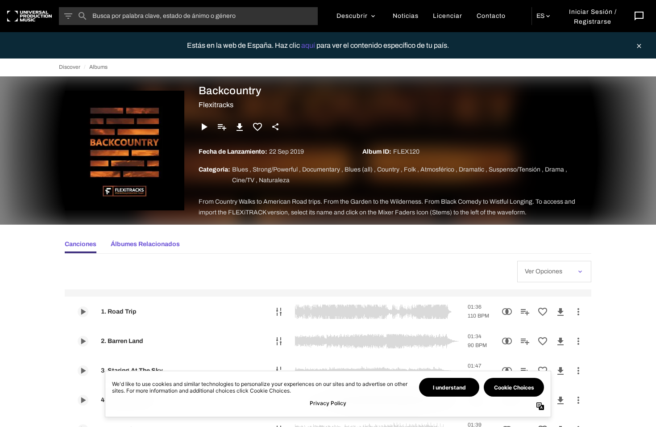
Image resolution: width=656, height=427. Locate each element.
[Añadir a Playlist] (221, 126)
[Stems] (279, 311)
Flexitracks (216, 105)
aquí (308, 45)
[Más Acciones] (578, 311)
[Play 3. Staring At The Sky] (83, 370)
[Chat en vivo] (639, 16)
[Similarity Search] (507, 311)
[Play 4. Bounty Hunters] (83, 400)
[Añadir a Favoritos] (257, 126)
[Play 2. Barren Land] (83, 341)
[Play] (204, 126)
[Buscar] (82, 16)
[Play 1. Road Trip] (83, 311)
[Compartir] (275, 126)
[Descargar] (239, 126)
